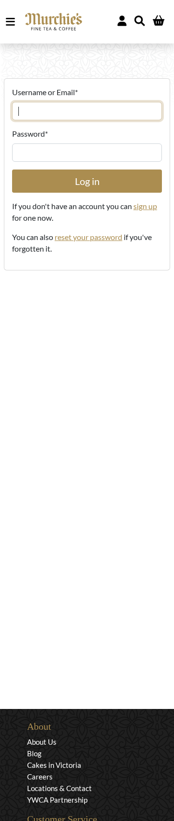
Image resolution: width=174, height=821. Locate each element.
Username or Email (45, 92)
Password (30, 133)
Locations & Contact (59, 788)
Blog (34, 753)
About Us (42, 741)
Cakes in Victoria (54, 765)
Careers (40, 776)
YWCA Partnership (57, 799)
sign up (145, 206)
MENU (12, 21)
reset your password (88, 236)
